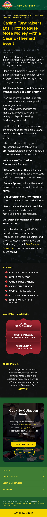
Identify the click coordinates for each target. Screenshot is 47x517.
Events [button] (6, 470)
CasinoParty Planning (23, 325)
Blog (9, 15)
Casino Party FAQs (19, 277)
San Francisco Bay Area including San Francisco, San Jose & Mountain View (23, 503)
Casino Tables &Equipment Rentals (23, 336)
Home (5, 15)
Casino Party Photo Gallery (20, 301)
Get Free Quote (23, 513)
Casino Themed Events (22, 291)
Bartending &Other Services (24, 347)
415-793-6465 (25, 428)
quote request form (27, 425)
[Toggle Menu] (42, 5)
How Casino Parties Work (24, 272)
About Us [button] (7, 489)
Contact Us (24, 452)
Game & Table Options (21, 282)
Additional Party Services (24, 295)
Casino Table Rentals (21, 286)
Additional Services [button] (12, 483)
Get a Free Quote (23, 444)
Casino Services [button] (10, 477)
